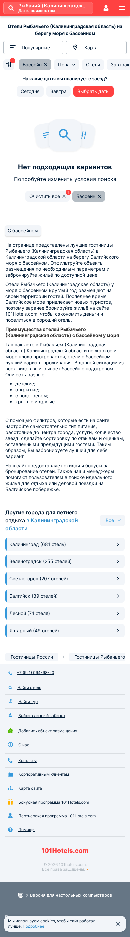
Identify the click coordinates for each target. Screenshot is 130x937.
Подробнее (33, 926)
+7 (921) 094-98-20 (35, 672)
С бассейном (23, 230)
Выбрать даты (93, 91)
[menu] (122, 8)
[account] (106, 8)
